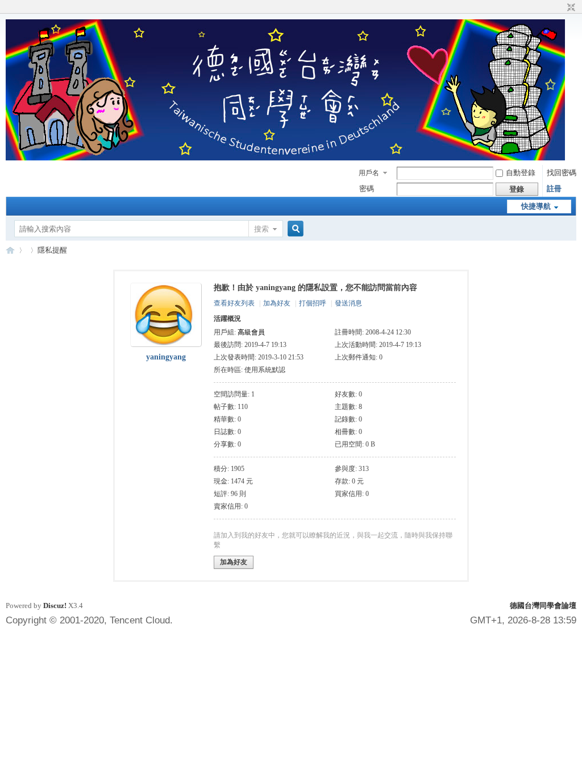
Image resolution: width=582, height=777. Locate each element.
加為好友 (276, 303)
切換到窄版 (569, 8)
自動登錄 (520, 172)
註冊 (554, 188)
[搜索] (294, 228)
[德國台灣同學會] (285, 158)
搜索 (261, 229)
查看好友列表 (234, 303)
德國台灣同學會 (10, 250)
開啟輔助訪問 (560, 8)
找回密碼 (561, 172)
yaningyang (166, 357)
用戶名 (369, 173)
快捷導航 (536, 206)
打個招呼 (312, 303)
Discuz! (54, 605)
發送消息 (348, 303)
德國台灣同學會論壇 (543, 605)
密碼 (366, 188)
